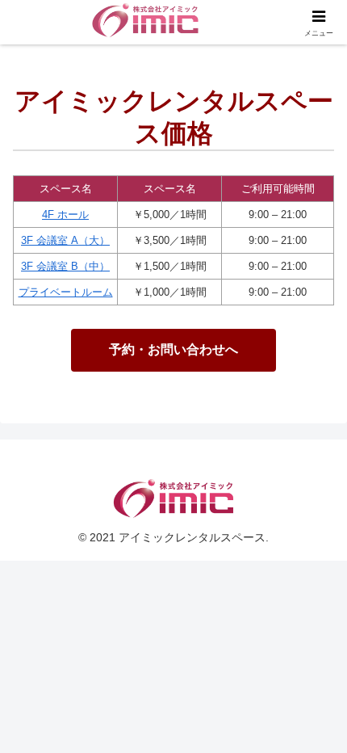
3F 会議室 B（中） (65, 266)
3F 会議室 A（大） (65, 240)
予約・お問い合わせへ (173, 349)
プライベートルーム (66, 292)
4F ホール (65, 214)
